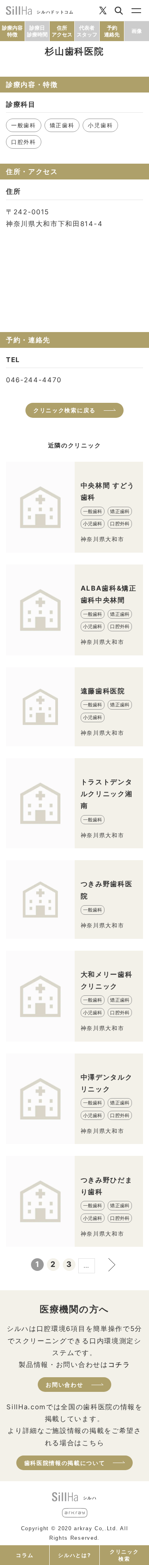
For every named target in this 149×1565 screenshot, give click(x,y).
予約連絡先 (112, 31)
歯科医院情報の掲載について (64, 1462)
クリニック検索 (124, 1555)
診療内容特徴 (12, 31)
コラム (24, 1555)
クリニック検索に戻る (64, 410)
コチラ (119, 1365)
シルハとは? (74, 1555)
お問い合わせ (64, 1384)
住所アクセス (62, 31)
